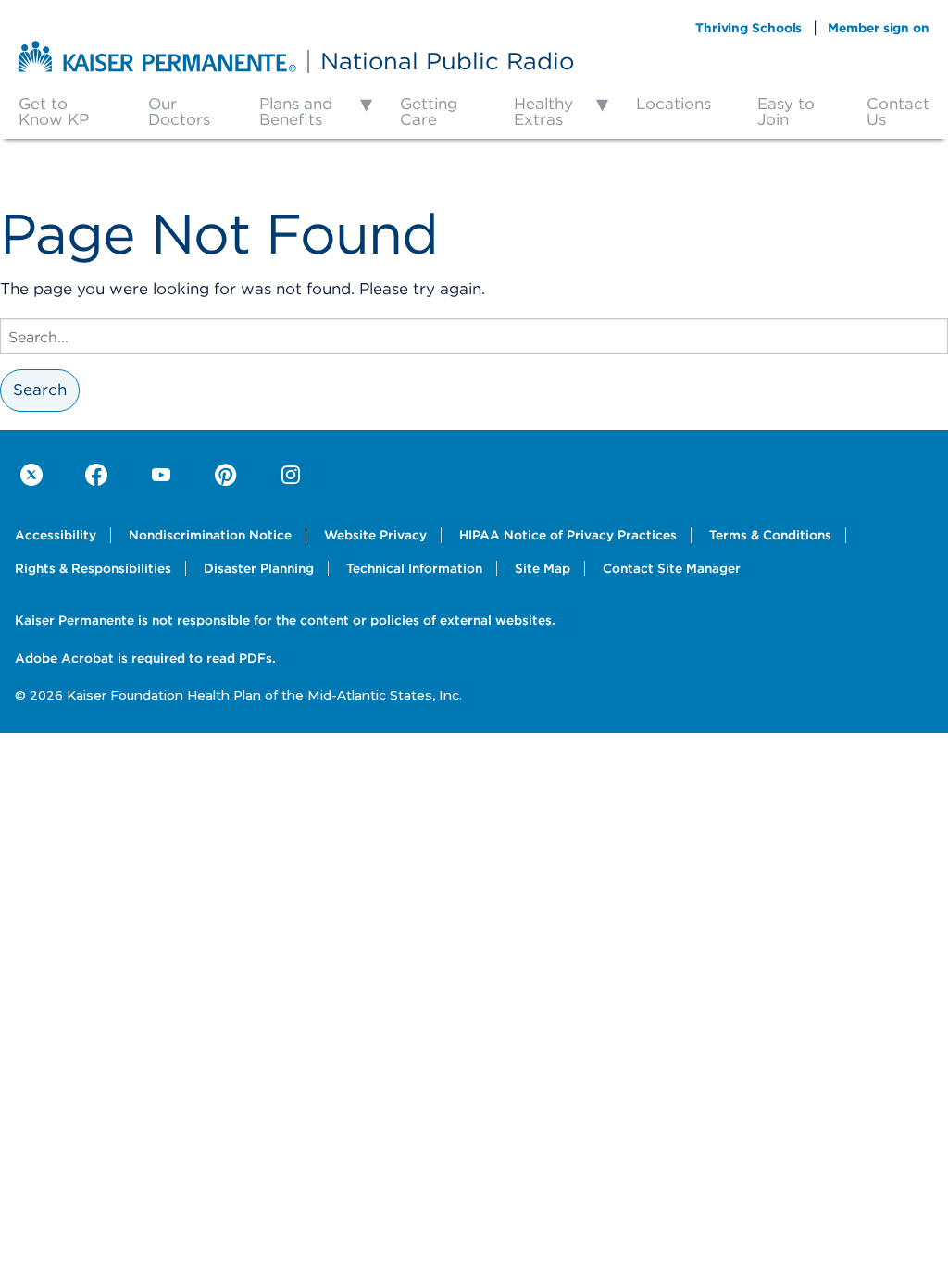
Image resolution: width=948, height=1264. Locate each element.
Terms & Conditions (770, 535)
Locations (673, 103)
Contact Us (898, 111)
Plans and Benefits (295, 111)
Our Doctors (179, 111)
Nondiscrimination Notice (210, 535)
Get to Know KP (54, 111)
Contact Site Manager (672, 568)
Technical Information (414, 568)
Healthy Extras (543, 111)
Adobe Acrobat (64, 658)
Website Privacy (375, 535)
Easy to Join (786, 111)
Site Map (542, 568)
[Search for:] (474, 336)
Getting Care (428, 111)
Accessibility (55, 535)
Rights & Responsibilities (93, 568)
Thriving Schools (748, 27)
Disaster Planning (259, 568)
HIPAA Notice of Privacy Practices (568, 535)
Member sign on (878, 27)
